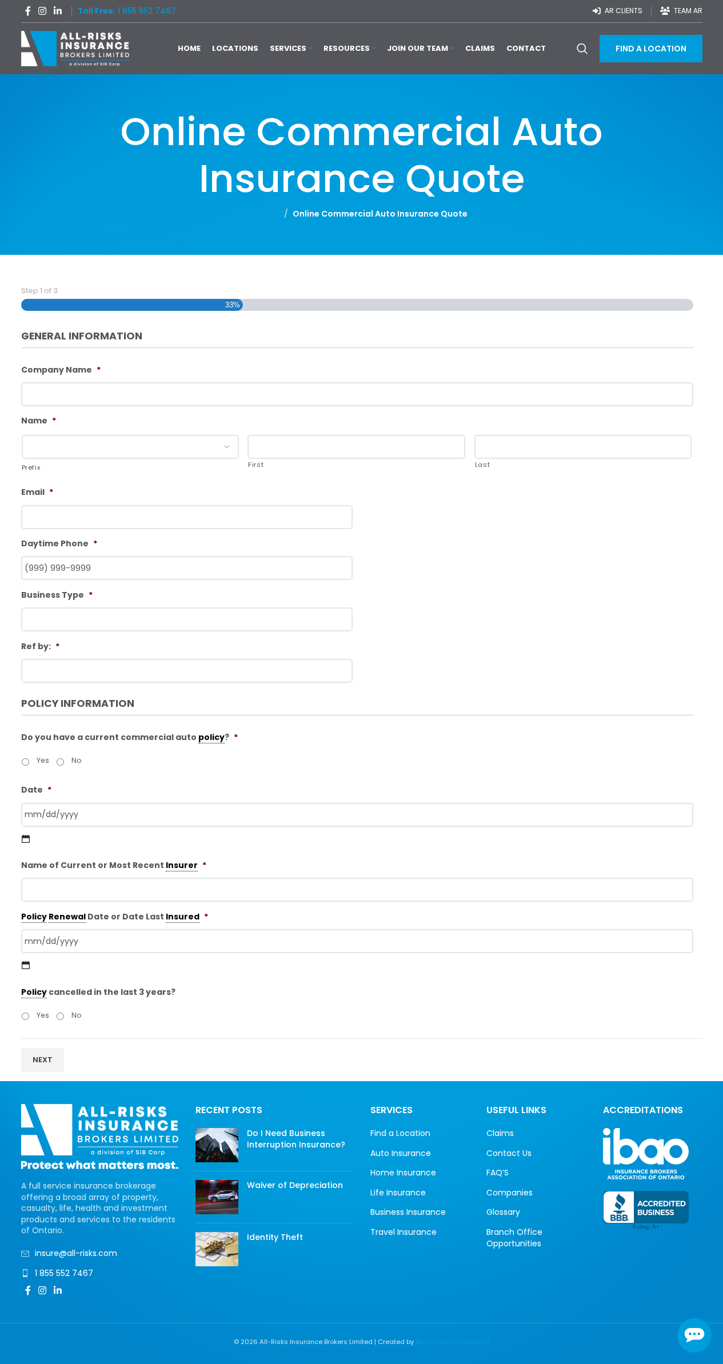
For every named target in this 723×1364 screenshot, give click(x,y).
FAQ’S (497, 1172)
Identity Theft (275, 1237)
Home (267, 213)
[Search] (582, 48)
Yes (43, 760)
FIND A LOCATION (651, 48)
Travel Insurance (403, 1232)
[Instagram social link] (42, 11)
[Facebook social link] (28, 11)
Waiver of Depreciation (295, 1185)
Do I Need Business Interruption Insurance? (296, 1138)
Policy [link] (34, 916)
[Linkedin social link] (58, 11)
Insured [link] (182, 916)
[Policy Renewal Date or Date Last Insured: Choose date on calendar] (26, 965)
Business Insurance (408, 1212)
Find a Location (400, 1133)
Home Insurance (403, 1172)
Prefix (31, 467)
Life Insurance (398, 1192)
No (76, 760)
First (255, 464)
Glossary (503, 1212)
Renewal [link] (67, 916)
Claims (500, 1133)
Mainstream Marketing (452, 1341)
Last (482, 464)
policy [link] (211, 737)
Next (43, 1059)
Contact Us (509, 1153)
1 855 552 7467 (64, 1273)
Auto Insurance (400, 1153)
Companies (509, 1192)
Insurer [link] (182, 865)
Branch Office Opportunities (514, 1238)
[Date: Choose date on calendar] (26, 839)
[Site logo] (75, 48)
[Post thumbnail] (216, 1145)
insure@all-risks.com (76, 1253)
